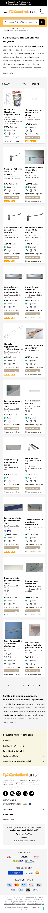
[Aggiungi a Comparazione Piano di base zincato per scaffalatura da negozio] (26, 604)
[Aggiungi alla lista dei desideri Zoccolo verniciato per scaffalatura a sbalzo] (13, 541)
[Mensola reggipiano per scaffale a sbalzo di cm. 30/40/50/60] (13, 333)
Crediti (24, 910)
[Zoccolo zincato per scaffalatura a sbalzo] (13, 390)
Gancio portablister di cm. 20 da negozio (13, 230)
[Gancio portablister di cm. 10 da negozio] (13, 157)
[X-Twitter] (18, 793)
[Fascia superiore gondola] (34, 390)
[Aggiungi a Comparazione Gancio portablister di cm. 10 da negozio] (5, 190)
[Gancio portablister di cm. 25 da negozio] (34, 157)
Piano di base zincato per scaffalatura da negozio (32, 583)
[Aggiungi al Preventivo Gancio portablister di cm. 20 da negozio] (9, 250)
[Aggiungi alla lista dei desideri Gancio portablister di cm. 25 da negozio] (35, 190)
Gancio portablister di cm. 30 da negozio (34, 230)
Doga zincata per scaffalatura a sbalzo (12, 462)
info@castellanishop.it (35, 904)
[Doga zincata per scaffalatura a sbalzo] (13, 447)
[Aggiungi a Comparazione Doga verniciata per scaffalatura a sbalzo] (5, 604)
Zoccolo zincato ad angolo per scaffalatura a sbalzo (34, 522)
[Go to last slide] (4, 3)
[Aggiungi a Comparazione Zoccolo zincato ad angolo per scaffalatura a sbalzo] (26, 541)
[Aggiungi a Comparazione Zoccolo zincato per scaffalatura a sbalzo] (5, 421)
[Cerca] (42, 22)
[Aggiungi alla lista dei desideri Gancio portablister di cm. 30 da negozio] (35, 250)
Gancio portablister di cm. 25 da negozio (34, 170)
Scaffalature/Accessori (16, 29)
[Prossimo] (39, 685)
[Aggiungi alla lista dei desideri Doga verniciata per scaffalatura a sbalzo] (13, 604)
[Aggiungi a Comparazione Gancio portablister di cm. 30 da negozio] (26, 250)
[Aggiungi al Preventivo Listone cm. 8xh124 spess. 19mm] (30, 364)
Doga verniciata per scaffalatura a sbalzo (12, 580)
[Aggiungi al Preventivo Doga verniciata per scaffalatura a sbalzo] (9, 604)
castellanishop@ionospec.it (14, 904)
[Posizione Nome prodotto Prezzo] (12, 84)
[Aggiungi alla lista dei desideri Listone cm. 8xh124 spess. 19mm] (35, 364)
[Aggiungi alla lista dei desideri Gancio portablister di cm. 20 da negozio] (13, 250)
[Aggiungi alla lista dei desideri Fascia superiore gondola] (35, 421)
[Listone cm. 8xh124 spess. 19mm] (34, 333)
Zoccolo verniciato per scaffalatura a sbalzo (12, 520)
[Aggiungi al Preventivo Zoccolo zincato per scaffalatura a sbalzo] (9, 421)
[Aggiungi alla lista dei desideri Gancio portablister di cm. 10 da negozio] (13, 190)
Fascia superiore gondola (33, 402)
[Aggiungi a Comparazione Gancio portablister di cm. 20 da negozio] (5, 250)
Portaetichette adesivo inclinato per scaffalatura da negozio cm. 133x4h (34, 645)
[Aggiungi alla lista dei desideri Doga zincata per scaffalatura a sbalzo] (13, 481)
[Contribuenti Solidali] (15, 873)
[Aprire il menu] (6, 12)
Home (5, 29)
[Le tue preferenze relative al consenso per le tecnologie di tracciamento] (43, 908)
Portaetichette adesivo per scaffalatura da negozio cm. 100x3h (13, 290)
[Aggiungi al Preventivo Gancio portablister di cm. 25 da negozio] (30, 190)
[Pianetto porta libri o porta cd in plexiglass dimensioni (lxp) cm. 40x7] (13, 630)
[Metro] (30, 804)
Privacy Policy (37, 907)
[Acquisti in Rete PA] (11, 804)
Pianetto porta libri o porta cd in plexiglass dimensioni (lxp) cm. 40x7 (13, 643)
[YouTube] (12, 793)
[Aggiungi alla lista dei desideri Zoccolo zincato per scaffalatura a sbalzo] (13, 421)
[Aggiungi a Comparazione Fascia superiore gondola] (26, 421)
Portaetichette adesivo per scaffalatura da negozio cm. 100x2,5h (32, 290)
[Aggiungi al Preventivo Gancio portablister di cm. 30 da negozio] (30, 250)
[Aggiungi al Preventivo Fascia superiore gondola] (30, 421)
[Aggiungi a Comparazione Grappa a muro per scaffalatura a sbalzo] (26, 130)
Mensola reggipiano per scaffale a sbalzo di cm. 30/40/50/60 (13, 346)
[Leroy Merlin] (25, 804)
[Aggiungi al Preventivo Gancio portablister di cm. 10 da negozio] (9, 190)
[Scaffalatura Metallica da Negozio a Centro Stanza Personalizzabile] (13, 98)
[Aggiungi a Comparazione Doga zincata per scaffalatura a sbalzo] (5, 481)
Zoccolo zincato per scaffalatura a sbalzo (13, 403)
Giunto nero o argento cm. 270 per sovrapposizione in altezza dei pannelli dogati (34, 461)
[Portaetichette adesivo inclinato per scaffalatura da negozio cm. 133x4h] (34, 630)
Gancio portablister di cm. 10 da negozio (13, 171)
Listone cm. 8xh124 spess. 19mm (34, 346)
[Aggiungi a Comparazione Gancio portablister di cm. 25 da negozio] (26, 190)
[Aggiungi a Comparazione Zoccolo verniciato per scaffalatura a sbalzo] (5, 541)
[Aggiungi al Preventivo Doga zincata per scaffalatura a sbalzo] (9, 481)
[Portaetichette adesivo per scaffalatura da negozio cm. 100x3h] (13, 276)
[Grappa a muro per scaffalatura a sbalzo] (34, 98)
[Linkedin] (25, 793)
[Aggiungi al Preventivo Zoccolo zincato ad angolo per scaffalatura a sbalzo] (30, 541)
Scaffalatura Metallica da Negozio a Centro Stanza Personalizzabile (12, 112)
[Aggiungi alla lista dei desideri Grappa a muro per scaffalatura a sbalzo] (35, 130)
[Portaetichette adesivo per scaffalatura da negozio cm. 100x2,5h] (34, 276)
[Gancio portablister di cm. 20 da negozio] (13, 216)
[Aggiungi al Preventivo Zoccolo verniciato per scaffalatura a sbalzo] (9, 541)
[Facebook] (5, 793)
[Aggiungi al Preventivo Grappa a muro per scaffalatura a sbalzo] (30, 130)
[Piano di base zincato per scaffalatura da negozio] (34, 567)
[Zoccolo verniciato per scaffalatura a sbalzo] (13, 507)
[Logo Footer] (24, 775)
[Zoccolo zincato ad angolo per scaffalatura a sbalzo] (34, 507)
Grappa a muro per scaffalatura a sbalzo (34, 112)
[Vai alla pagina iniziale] (22, 11)
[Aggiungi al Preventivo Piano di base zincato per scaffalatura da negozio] (30, 604)
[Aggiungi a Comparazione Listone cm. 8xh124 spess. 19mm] (26, 364)
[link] (9, 685)
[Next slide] (44, 3)
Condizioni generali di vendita (17, 907)
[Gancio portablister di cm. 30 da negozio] (34, 216)
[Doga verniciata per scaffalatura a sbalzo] (13, 567)
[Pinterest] (31, 793)
